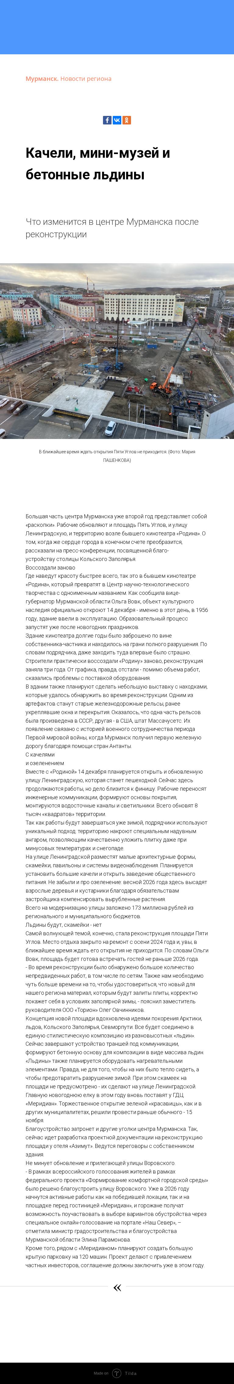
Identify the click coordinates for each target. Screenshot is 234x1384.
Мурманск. (43, 78)
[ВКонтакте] (117, 120)
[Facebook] (107, 120)
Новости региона (86, 78)
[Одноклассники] (126, 120)
